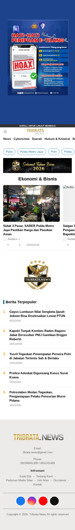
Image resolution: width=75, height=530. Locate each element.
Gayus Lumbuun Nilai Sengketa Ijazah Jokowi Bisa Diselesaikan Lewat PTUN (37, 314)
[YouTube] (43, 501)
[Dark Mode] (71, 131)
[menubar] (5, 131)
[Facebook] (20, 501)
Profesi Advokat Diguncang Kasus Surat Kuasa (38, 375)
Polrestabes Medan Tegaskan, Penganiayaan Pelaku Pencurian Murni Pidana (37, 396)
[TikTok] (54, 501)
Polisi (9, 151)
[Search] (64, 131)
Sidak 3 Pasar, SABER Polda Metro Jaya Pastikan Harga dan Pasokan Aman (28, 230)
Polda (68, 151)
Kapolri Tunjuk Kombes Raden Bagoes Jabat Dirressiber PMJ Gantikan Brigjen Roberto (38, 335)
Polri (54, 151)
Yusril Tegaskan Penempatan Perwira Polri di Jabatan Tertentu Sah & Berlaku (40, 356)
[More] (58, 245)
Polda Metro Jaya (31, 151)
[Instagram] (32, 501)
